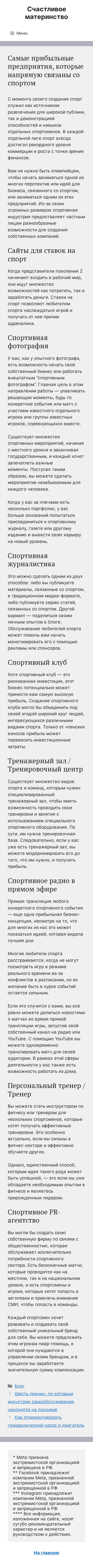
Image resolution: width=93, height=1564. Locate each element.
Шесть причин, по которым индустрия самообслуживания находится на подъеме (41, 1401)
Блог (20, 1386)
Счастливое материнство (46, 13)
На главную (46, 1552)
